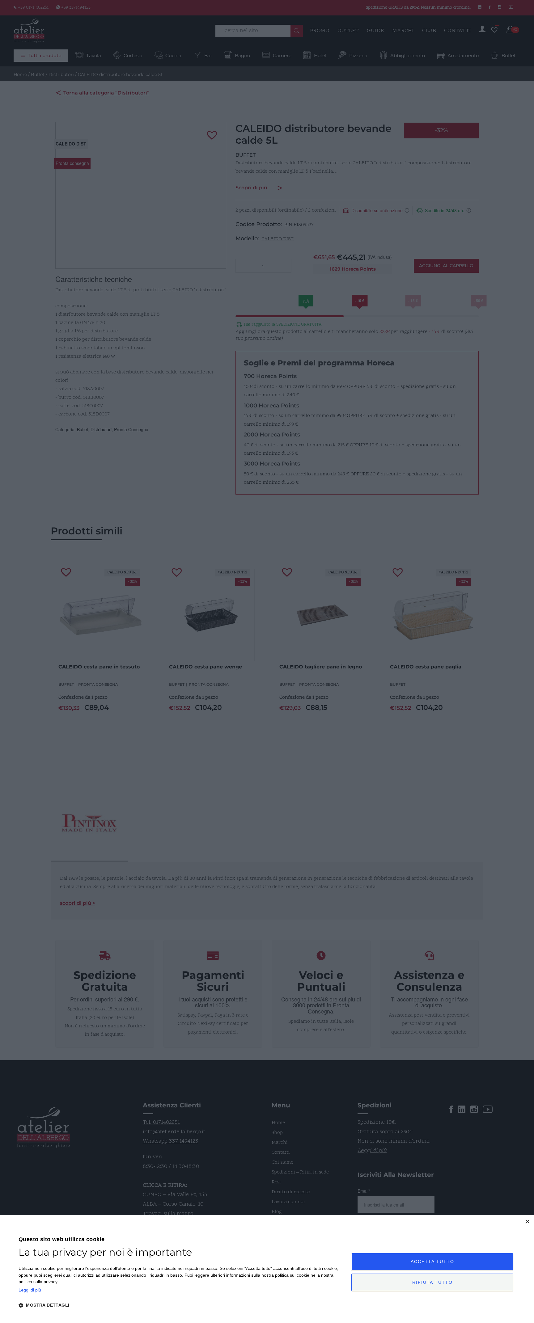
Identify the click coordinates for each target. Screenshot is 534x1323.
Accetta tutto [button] (432, 1261)
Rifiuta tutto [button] (432, 1282)
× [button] (527, 1222)
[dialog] (267, 1269)
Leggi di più (30, 1289)
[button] (180, 1305)
